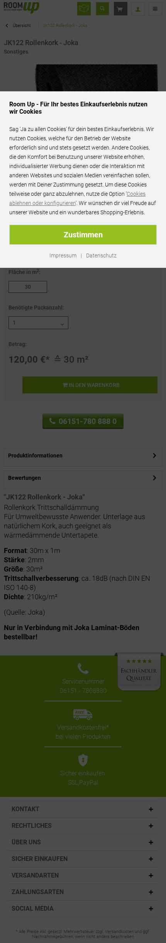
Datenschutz (101, 255)
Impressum (62, 255)
